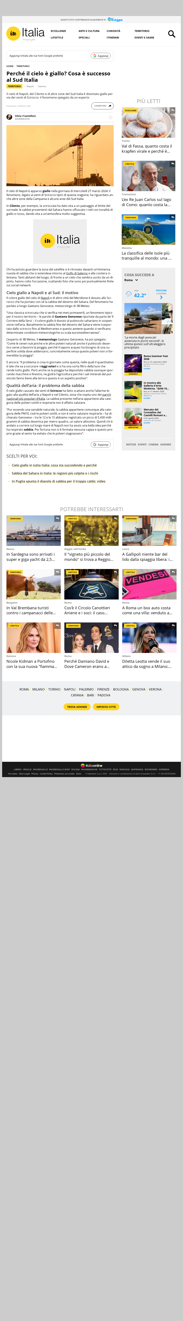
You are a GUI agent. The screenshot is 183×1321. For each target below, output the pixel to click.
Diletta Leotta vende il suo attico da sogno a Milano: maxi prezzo (146, 666)
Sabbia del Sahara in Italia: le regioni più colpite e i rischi (55, 473)
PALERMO (86, 689)
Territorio (142, 31)
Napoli (30, 86)
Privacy (34, 774)
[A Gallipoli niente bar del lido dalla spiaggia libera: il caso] (149, 530)
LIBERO (17, 770)
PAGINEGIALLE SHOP (59, 770)
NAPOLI (69, 689)
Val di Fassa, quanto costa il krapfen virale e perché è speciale (147, 151)
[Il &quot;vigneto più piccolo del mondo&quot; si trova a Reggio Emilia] (91, 530)
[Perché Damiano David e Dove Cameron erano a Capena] (91, 637)
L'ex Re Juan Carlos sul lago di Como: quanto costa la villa (146, 204)
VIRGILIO (27, 770)
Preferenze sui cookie (64, 774)
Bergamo (12, 602)
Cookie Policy (46, 774)
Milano (126, 656)
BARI (90, 695)
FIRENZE (103, 689)
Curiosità (113, 31)
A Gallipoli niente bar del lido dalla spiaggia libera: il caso (146, 559)
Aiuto (78, 774)
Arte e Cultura (89, 31)
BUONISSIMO (151, 770)
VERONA (155, 689)
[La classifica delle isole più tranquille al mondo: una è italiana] (149, 229)
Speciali (84, 37)
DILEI (115, 770)
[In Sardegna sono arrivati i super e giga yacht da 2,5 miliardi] (33, 530)
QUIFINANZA (137, 770)
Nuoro (10, 549)
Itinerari (113, 37)
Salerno (42, 86)
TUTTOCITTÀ (105, 770)
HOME (9, 66)
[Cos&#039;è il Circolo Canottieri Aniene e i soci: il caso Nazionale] (91, 584)
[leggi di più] (110, 117)
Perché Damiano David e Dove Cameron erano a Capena (86, 666)
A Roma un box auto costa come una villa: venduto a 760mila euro (146, 613)
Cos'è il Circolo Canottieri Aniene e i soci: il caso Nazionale (87, 613)
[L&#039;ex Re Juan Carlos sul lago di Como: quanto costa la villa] (149, 176)
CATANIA (77, 695)
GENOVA (138, 689)
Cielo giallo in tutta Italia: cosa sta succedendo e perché (54, 465)
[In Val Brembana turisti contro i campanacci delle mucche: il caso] (33, 584)
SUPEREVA (164, 770)
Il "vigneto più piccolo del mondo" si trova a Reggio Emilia (87, 559)
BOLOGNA (121, 689)
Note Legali (24, 774)
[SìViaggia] (115, 19)
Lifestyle (57, 37)
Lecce (125, 549)
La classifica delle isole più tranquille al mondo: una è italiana (146, 258)
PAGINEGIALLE (40, 770)
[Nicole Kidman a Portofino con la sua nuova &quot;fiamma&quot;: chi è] (33, 637)
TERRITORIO (22, 66)
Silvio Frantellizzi (25, 116)
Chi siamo (13, 774)
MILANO (38, 689)
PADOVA (104, 695)
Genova (11, 656)
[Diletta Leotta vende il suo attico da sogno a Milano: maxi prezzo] (149, 637)
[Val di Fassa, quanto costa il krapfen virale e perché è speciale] (149, 122)
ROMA (24, 689)
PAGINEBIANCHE (89, 770)
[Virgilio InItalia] (25, 34)
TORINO (54, 689)
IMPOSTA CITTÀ (106, 707)
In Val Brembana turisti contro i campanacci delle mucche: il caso (29, 613)
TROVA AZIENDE (77, 707)
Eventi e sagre (144, 37)
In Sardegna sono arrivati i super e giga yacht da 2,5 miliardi (30, 559)
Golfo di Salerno (77, 273)
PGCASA (75, 770)
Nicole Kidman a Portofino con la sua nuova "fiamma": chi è (31, 666)
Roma (67, 602)
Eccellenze (58, 31)
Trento (126, 141)
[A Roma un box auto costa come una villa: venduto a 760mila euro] (149, 584)
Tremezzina (129, 194)
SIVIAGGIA (124, 770)
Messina (127, 248)
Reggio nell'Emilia (75, 549)
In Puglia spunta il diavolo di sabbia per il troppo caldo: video (58, 481)
